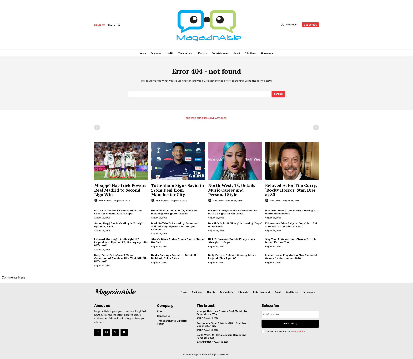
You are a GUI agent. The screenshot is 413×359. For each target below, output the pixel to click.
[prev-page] (97, 127)
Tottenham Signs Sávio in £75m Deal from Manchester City (177, 190)
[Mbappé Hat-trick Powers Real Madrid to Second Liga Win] (121, 161)
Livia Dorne (218, 200)
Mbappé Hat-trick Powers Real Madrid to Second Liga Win (120, 190)
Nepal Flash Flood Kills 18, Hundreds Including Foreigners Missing (174, 212)
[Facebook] (97, 332)
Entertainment (204, 342)
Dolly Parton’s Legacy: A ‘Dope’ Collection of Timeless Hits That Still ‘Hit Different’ (121, 258)
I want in (288, 323)
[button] (115, 25)
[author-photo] (96, 200)
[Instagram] (106, 332)
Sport (199, 318)
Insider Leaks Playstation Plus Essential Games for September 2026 (291, 257)
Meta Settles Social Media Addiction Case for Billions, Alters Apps (118, 212)
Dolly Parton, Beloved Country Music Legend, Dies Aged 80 (232, 257)
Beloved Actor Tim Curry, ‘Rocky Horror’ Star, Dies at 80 (291, 190)
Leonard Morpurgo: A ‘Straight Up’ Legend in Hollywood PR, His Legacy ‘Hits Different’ (121, 242)
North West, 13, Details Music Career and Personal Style (231, 190)
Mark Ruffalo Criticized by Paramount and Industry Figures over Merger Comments (175, 226)
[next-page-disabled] (316, 127)
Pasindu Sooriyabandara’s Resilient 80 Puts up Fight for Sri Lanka (232, 212)
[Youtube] (124, 332)
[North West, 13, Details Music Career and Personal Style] (235, 161)
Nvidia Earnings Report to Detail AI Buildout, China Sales (173, 257)
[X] (115, 332)
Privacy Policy (298, 331)
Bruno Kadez (105, 200)
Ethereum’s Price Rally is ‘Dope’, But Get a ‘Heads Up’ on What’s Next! (291, 225)
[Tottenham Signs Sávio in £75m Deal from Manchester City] (178, 161)
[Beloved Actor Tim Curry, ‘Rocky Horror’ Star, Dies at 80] (292, 161)
